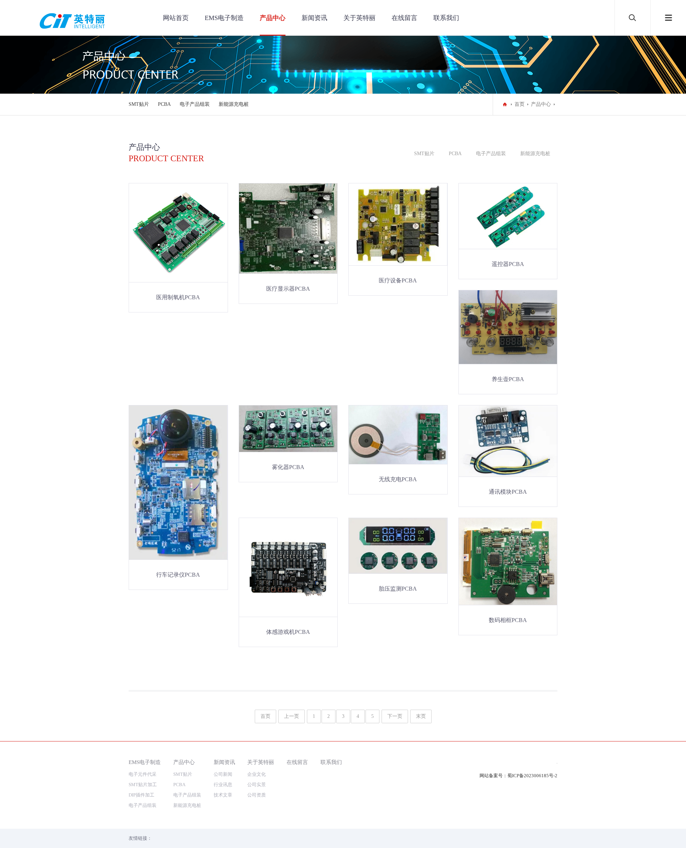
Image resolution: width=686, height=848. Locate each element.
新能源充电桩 (234, 104)
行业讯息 (223, 784)
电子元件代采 (142, 774)
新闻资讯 (314, 17)
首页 (519, 104)
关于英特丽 (359, 17)
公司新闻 (223, 774)
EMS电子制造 (224, 17)
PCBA (164, 104)
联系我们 (446, 17)
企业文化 (256, 774)
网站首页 (176, 17)
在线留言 (404, 17)
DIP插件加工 (141, 795)
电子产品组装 (195, 104)
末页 (421, 716)
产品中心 (272, 17)
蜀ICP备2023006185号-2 (532, 775)
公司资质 (256, 795)
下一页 (394, 716)
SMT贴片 (139, 104)
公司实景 (256, 784)
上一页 (291, 716)
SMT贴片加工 (143, 784)
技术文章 (223, 795)
